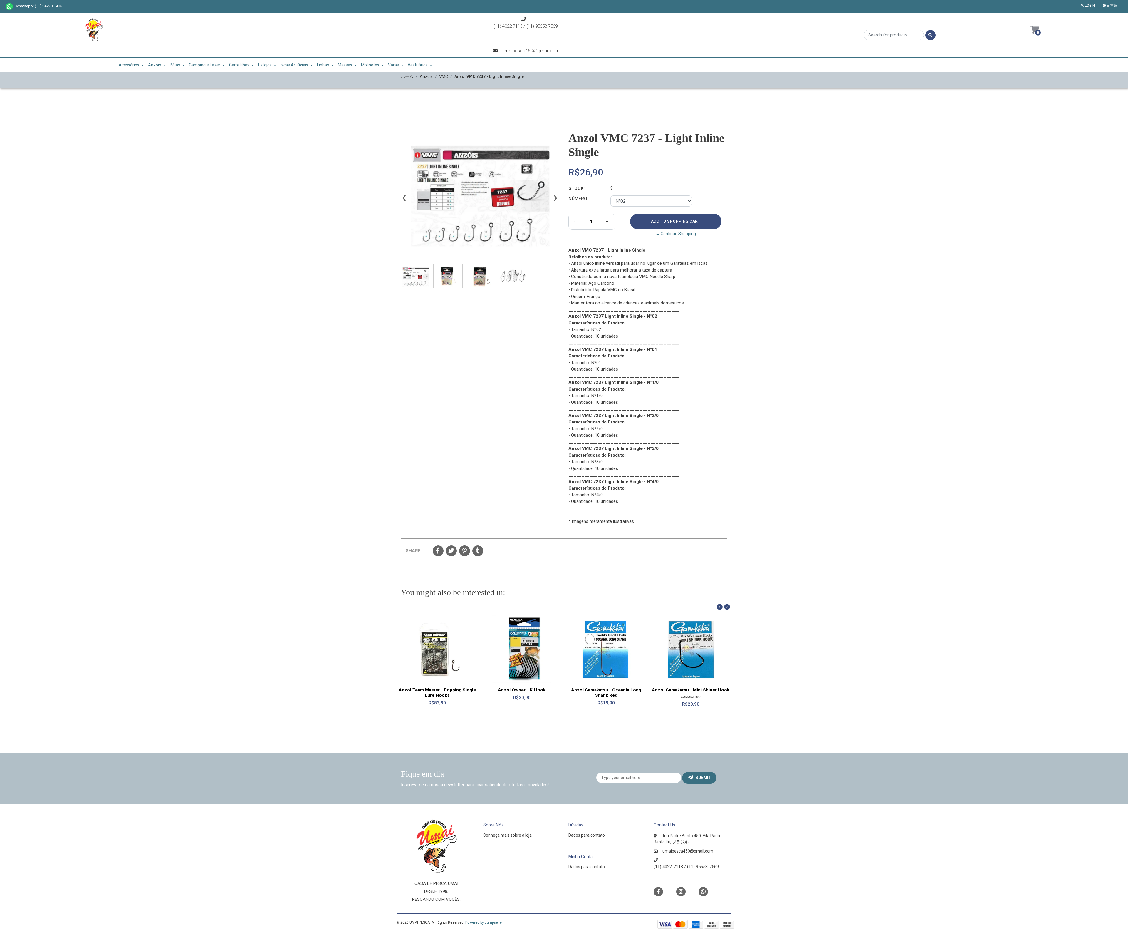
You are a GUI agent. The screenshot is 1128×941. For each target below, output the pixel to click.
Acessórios (129, 65)
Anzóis (154, 65)
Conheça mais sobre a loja (507, 835)
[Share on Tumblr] (477, 551)
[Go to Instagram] (681, 891)
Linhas (323, 65)
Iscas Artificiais (294, 65)
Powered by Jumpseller (484, 922)
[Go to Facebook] (658, 891)
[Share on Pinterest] (464, 551)
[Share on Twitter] (451, 551)
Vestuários (418, 65)
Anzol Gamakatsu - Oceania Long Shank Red (606, 692)
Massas (345, 65)
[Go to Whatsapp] (9, 6)
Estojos (265, 65)
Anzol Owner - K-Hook (521, 690)
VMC (443, 76)
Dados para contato (586, 835)
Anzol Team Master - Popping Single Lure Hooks (437, 692)
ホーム (407, 76)
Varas (393, 65)
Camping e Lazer (204, 65)
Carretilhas (239, 65)
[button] (1111, 5)
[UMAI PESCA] (94, 31)
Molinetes (370, 65)
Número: (578, 198)
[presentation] (404, 200)
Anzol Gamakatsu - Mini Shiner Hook (690, 690)
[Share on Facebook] (438, 551)
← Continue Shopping (676, 233)
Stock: (576, 188)
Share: (414, 550)
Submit (703, 777)
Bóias (175, 65)
